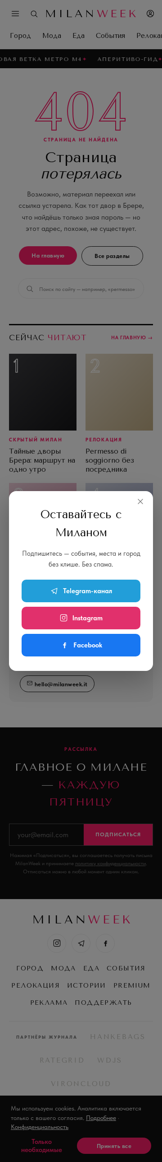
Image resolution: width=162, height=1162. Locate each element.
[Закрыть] (140, 501)
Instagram (87, 618)
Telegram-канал (87, 591)
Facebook (87, 645)
